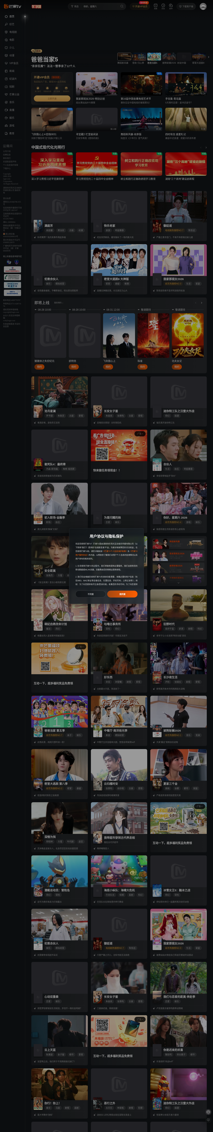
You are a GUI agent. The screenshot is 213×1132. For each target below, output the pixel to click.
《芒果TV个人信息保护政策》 (115, 551)
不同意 (91, 594)
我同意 (122, 594)
